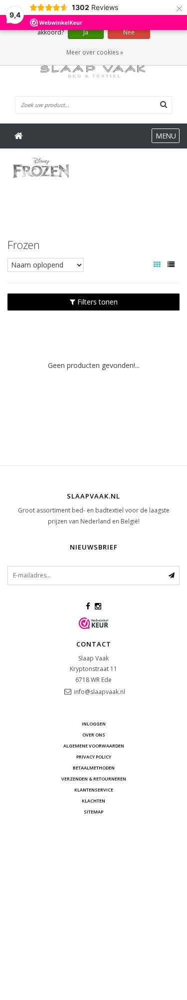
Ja (85, 32)
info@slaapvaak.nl (99, 692)
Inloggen (94, 723)
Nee (129, 32)
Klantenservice (93, 789)
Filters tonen (96, 301)
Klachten (93, 801)
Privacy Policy (93, 757)
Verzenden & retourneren (93, 779)
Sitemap (93, 811)
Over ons (93, 735)
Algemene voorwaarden (93, 745)
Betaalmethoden (94, 767)
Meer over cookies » (94, 52)
